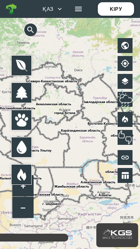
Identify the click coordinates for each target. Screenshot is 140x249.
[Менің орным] (125, 63)
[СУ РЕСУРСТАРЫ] (21, 147)
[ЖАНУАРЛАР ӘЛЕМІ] (21, 120)
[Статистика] (125, 175)
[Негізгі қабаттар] (125, 81)
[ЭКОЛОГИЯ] (21, 65)
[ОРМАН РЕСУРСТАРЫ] (21, 93)
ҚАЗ (48, 9)
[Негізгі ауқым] (125, 45)
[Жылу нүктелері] (125, 119)
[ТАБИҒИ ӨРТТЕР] (21, 174)
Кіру (116, 9)
